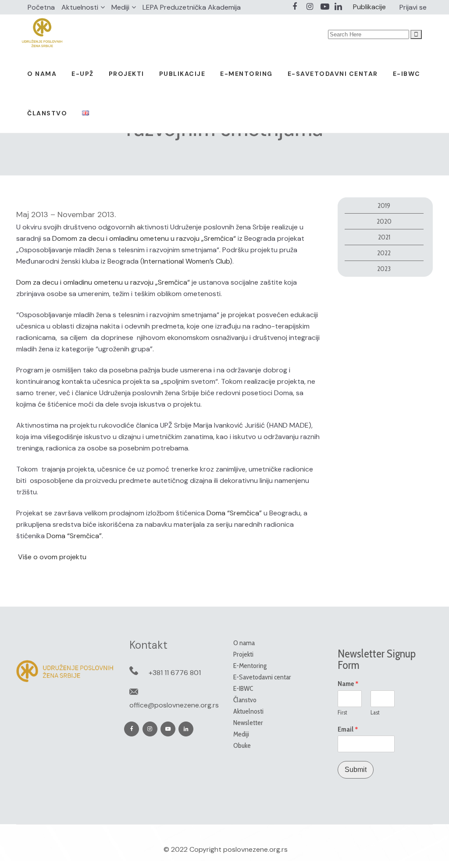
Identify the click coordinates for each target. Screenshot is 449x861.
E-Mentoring (250, 665)
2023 (384, 268)
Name (348, 683)
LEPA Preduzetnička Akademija (192, 7)
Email (348, 729)
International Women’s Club (186, 261)
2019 (384, 205)
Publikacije (369, 6)
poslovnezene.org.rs (255, 849)
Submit (356, 769)
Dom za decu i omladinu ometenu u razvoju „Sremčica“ (103, 282)
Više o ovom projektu (51, 556)
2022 (384, 253)
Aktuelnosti (79, 7)
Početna (41, 7)
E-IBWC (243, 688)
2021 (384, 237)
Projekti (243, 654)
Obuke (242, 745)
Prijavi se (413, 7)
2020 (384, 221)
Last (375, 712)
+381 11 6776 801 (175, 672)
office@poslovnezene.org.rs (174, 705)
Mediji (120, 7)
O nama (244, 643)
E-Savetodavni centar (262, 677)
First (342, 712)
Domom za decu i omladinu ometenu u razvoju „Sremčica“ (144, 238)
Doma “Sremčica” (234, 513)
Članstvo (245, 700)
